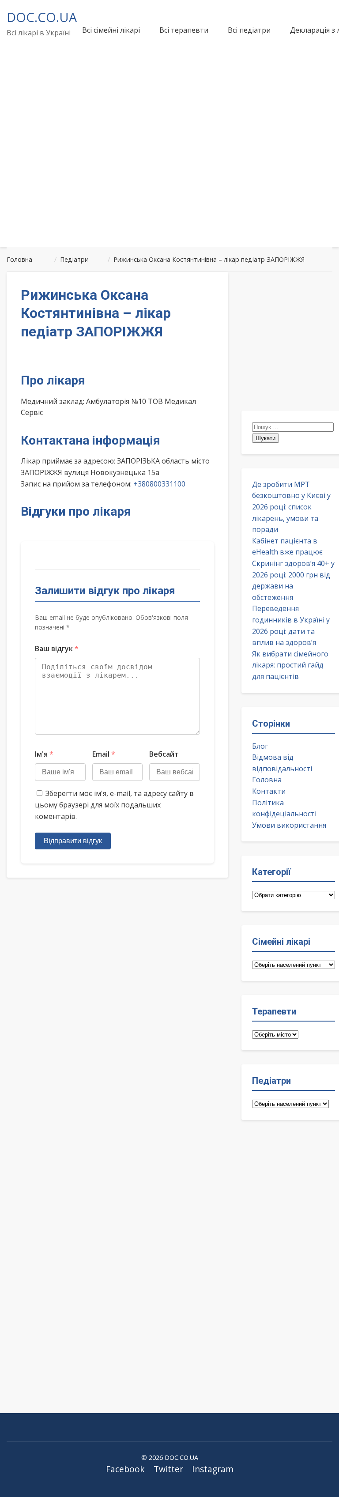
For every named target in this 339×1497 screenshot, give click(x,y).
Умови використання (289, 825)
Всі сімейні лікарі (111, 30)
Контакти (269, 791)
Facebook (125, 1469)
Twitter (168, 1469)
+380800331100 (159, 484)
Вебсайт (164, 754)
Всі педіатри (249, 30)
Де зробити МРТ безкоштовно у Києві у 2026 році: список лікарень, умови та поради (291, 506)
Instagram (213, 1469)
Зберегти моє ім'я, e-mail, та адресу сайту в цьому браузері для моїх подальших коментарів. (114, 804)
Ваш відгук (57, 648)
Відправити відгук (73, 841)
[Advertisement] (169, 174)
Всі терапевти (183, 30)
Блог (260, 746)
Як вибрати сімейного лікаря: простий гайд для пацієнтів (290, 665)
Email (103, 754)
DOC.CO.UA (42, 17)
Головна (267, 779)
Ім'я (44, 754)
